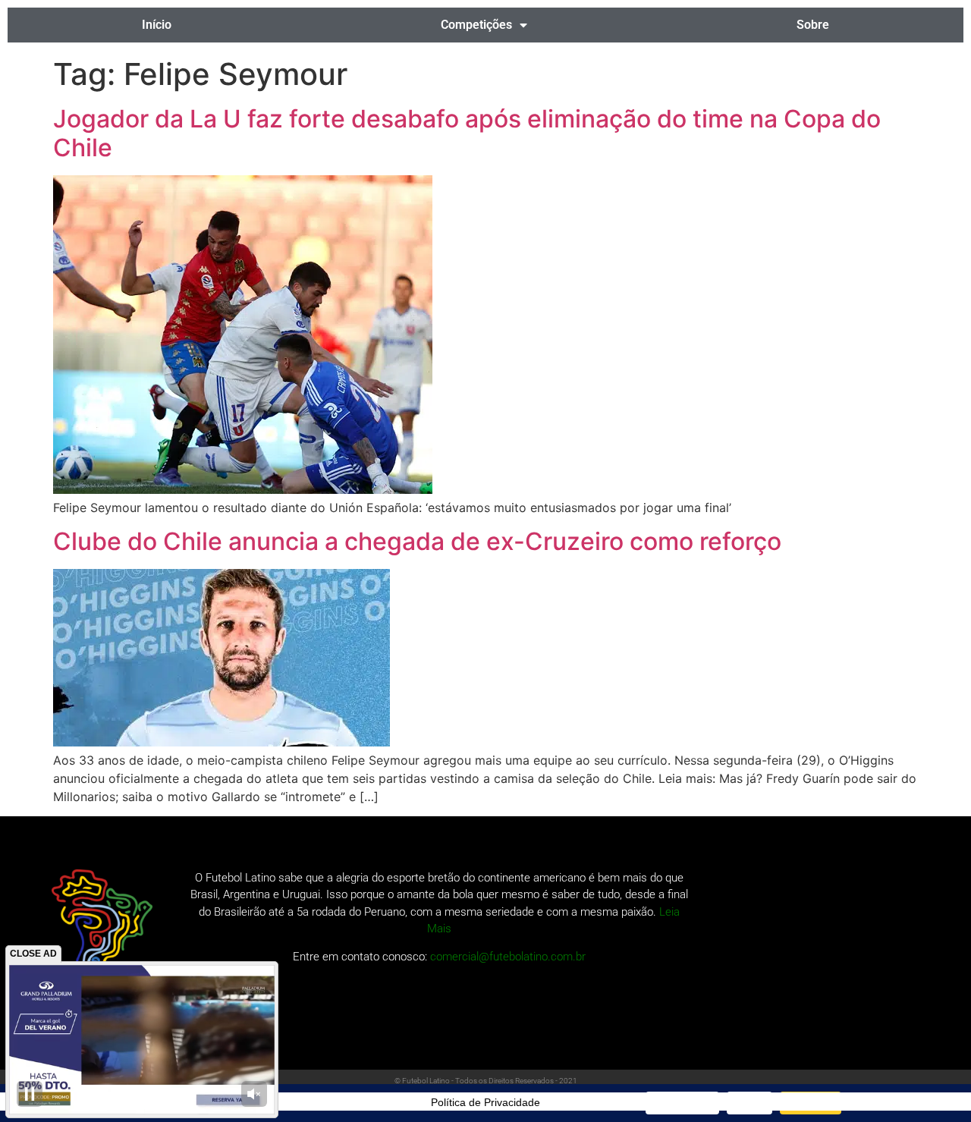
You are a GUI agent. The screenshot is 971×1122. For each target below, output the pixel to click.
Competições (476, 24)
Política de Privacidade (485, 1102)
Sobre (813, 24)
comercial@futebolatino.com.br (508, 956)
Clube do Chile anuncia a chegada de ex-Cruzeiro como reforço (417, 541)
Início (156, 24)
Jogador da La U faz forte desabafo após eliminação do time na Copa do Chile (467, 133)
